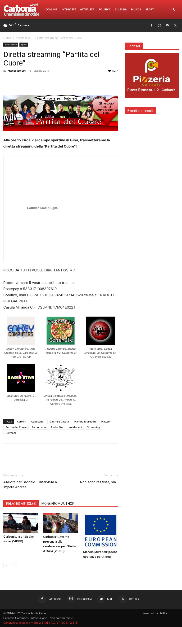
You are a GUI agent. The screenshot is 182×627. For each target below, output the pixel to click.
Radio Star (57, 427)
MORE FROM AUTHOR (57, 503)
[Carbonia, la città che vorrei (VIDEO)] (20, 523)
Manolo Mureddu (85, 421)
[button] (173, 9)
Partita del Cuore (16, 427)
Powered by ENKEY (154, 613)
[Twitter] (175, 25)
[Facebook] (151, 25)
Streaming (93, 427)
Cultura (121, 9)
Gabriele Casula (59, 421)
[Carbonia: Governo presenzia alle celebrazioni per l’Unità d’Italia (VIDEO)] (60, 523)
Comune (51, 9)
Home (7, 38)
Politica (105, 9)
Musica (136, 9)
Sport (150, 9)
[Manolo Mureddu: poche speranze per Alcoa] (100, 530)
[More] (169, 453)
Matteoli (106, 421)
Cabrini (21, 421)
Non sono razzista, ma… (99, 482)
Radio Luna (39, 427)
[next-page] (14, 566)
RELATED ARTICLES (21, 503)
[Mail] (167, 25)
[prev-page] (6, 566)
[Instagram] (159, 25)
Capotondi (37, 421)
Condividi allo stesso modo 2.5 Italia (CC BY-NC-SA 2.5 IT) (40, 623)
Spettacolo (23, 38)
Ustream (10, 433)
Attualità (87, 9)
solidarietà (75, 427)
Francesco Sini (17, 70)
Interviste (68, 9)
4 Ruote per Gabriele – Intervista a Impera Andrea (30, 484)
